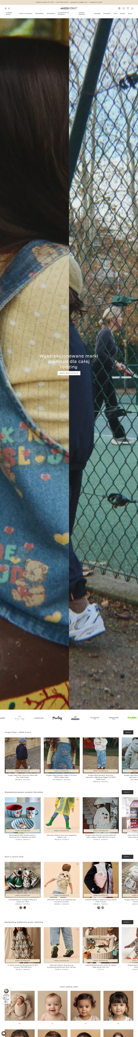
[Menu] (9, 989)
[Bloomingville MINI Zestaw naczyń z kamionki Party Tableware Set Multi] (23, 815)
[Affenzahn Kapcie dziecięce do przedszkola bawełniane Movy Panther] (62, 945)
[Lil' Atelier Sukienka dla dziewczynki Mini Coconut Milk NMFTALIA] (23, 945)
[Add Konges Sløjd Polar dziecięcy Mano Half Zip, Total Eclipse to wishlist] (38, 739)
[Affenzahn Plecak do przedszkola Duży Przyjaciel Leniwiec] (62, 880)
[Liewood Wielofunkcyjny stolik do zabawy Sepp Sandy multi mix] (101, 945)
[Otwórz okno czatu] (4, 1033)
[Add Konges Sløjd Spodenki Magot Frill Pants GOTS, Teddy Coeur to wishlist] (77, 739)
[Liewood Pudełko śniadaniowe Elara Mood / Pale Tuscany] (101, 880)
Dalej (135, 755)
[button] (11, 14)
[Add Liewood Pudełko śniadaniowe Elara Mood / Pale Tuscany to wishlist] (116, 864)
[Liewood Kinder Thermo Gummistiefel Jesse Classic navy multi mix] (24, 907)
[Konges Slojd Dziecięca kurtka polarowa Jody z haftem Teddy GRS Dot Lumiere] (101, 815)
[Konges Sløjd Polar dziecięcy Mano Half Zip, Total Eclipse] (23, 755)
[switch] (6, 1002)
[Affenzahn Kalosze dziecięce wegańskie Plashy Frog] (62, 815)
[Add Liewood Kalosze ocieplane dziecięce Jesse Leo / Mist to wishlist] (38, 864)
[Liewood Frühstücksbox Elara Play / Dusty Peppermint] (102, 907)
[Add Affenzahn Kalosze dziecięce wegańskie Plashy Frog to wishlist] (77, 799)
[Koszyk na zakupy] (132, 8)
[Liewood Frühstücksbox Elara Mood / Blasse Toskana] (98, 907)
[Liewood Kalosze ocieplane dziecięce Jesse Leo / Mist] (23, 880)
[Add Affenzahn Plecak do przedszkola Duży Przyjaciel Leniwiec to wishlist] (77, 864)
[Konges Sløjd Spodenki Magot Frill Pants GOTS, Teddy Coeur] (62, 755)
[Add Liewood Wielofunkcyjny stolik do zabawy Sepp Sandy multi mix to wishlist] (116, 929)
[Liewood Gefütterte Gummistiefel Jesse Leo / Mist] (20, 907)
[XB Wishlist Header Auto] (128, 8)
